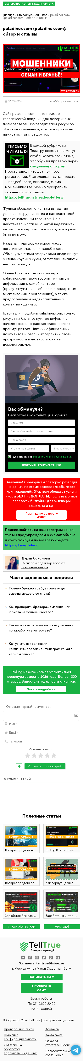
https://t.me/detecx (21, 545)
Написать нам (41, 977)
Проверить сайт (41, 988)
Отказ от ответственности (57, 1043)
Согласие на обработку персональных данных (20, 1049)
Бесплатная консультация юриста (29, 3)
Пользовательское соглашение (59, 1053)
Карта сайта (54, 1035)
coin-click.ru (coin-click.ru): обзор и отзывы (22, 927)
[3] (40, 755)
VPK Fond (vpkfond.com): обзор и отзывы (62, 927)
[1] (27, 755)
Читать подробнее (41, 689)
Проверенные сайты (19, 1029)
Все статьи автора (34, 567)
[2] (34, 755)
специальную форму (47, 166)
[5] (54, 755)
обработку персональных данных (52, 456)
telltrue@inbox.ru (50, 963)
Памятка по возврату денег (41, 514)
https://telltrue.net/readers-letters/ (34, 197)
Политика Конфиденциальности (20, 1037)
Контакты (52, 1029)
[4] (47, 755)
